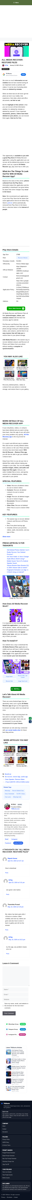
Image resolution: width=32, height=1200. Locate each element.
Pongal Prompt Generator (8, 1152)
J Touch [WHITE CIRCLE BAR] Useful (17, 782)
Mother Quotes (6, 1177)
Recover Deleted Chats (18, 790)
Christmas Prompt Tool (8, 1161)
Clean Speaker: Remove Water (15, 779)
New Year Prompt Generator (9, 1158)
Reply (6, 872)
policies (10, 203)
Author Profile (18, 843)
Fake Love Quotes (7, 1172)
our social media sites (13, 730)
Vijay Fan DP (5, 1164)
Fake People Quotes (7, 1174)
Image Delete (9, 676)
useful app (24, 777)
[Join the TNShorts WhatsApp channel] (30, 718)
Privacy (3, 1197)
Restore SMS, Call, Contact (22, 676)
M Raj (6, 65)
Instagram (14, 839)
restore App (16, 777)
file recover (8, 777)
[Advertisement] (16, 21)
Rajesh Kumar (12, 858)
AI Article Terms (6, 1145)
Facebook (8, 843)
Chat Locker (8, 797)
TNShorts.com (15, 809)
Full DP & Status (21, 793)
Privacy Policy (6, 1139)
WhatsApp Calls (17, 797)
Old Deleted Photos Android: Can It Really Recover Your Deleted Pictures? (18, 552)
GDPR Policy (5, 1142)
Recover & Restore (22, 257)
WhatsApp (7, 790)
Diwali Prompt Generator (8, 1155)
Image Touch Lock (22, 681)
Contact (4, 1129)
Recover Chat (9, 681)
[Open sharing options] (30, 721)
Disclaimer (5, 1132)
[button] (16, 309)
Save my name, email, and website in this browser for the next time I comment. (16, 1006)
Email (6, 839)
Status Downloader (9, 793)
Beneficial (6, 69)
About (3, 1126)
